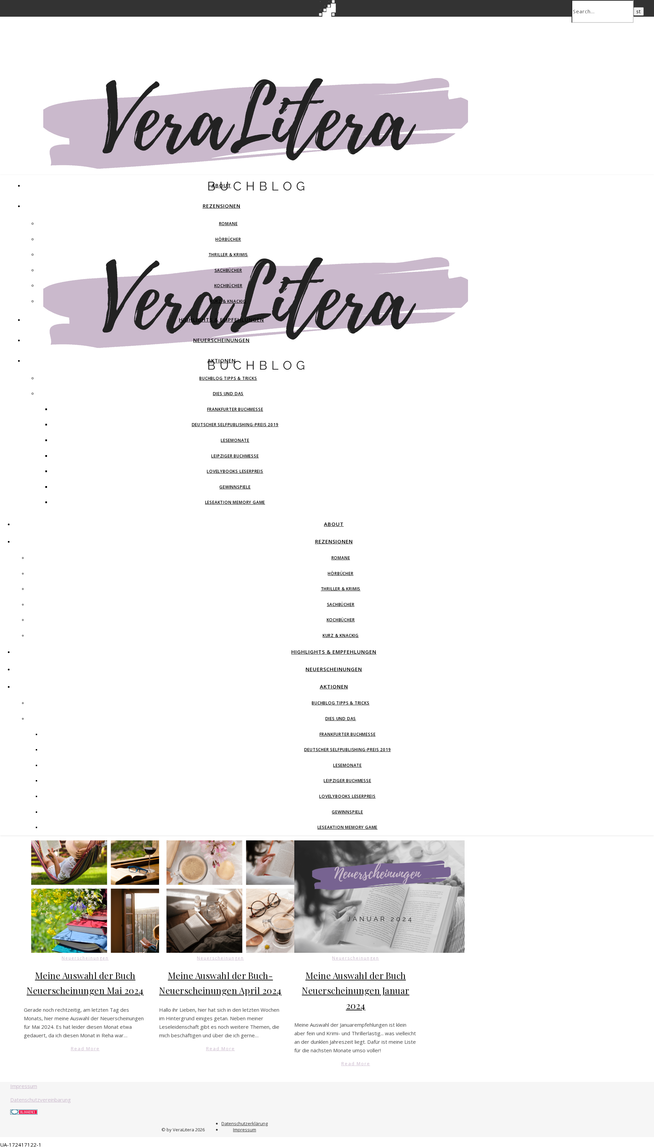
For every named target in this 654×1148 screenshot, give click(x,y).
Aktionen (221, 360)
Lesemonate (235, 440)
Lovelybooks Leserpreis (235, 471)
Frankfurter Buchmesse (235, 409)
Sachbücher (228, 270)
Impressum (23, 1086)
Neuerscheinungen (221, 340)
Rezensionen (221, 205)
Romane (228, 224)
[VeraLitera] (255, 194)
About (221, 185)
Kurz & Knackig (228, 301)
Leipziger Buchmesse (235, 456)
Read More (85, 1048)
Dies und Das (228, 394)
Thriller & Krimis (228, 255)
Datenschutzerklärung (244, 1123)
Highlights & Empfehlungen (221, 319)
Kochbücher (228, 286)
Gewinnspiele (235, 487)
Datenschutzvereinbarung (40, 1099)
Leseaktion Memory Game (235, 502)
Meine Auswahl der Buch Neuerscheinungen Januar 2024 (355, 990)
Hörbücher (228, 239)
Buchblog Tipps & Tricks (228, 378)
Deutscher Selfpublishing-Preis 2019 (235, 425)
